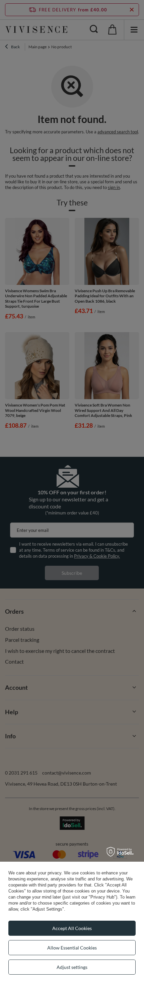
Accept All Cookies (72, 928)
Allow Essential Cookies (72, 947)
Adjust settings (72, 967)
